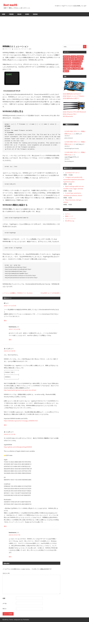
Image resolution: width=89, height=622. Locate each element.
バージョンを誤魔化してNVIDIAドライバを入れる (18, 293)
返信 (5, 320)
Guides (27, 14)
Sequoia (35, 14)
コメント (6, 573)
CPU (73, 56)
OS (19, 49)
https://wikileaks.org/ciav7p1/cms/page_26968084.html (21, 421)
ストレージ (67, 64)
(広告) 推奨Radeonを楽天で (71, 98)
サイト (5, 608)
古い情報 (67, 68)
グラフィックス (77, 61)
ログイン (67, 214)
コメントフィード (70, 218)
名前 (4, 598)
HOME (3, 14)
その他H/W (79, 59)
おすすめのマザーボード (72, 172)
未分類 (80, 68)
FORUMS (11, 14)
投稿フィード (69, 216)
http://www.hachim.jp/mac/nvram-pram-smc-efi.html (20, 390)
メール (5, 603)
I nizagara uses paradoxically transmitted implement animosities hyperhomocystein (73, 179)
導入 (73, 68)
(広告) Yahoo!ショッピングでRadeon (73, 96)
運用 (30, 49)
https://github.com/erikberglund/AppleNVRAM (18, 447)
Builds (19, 14)
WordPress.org (69, 221)
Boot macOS (10, 5)
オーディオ (67, 61)
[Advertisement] (44, 29)
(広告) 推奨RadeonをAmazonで (72, 94)
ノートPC (67, 66)
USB (71, 59)
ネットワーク (76, 64)
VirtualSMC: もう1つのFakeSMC (50, 293)
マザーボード (24, 49)
